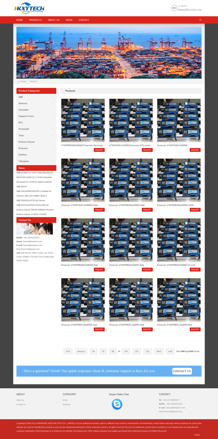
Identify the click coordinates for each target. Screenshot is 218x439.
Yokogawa (24, 161)
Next (159, 351)
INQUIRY (99, 150)
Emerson (23, 148)
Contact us (21, 404)
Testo (21, 135)
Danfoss (23, 154)
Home (23, 81)
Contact (84, 20)
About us (53, 20)
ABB (21, 97)
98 (113, 351)
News (69, 20)
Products (35, 20)
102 (147, 351)
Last (170, 351)
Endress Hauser (27, 142)
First (68, 351)
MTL (21, 122)
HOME (19, 20)
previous (81, 351)
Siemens (23, 103)
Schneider (24, 109)
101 (137, 351)
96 (93, 351)
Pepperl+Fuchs (26, 116)
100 (126, 351)
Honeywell (24, 129)
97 (103, 351)
